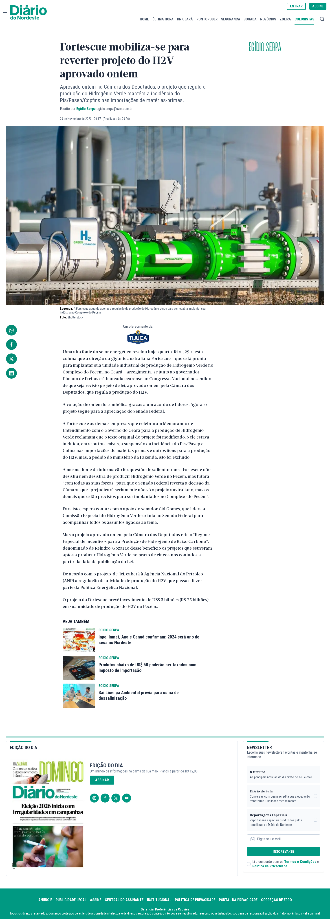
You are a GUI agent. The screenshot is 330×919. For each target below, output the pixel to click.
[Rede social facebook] (105, 798)
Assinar (102, 780)
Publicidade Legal (71, 900)
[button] (5, 12)
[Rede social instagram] (94, 798)
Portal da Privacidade (238, 900)
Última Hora (163, 19)
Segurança (230, 19)
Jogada (250, 19)
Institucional (159, 900)
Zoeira (285, 19)
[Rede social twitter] (115, 798)
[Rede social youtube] (126, 798)
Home (144, 19)
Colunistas (304, 19)
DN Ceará (185, 19)
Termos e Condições (300, 862)
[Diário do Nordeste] (28, 12)
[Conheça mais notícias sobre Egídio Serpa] (79, 640)
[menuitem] (144, 19)
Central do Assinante (124, 900)
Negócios (268, 19)
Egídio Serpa (265, 47)
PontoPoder (207, 19)
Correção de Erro (276, 900)
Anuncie (45, 900)
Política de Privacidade (269, 866)
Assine (95, 900)
